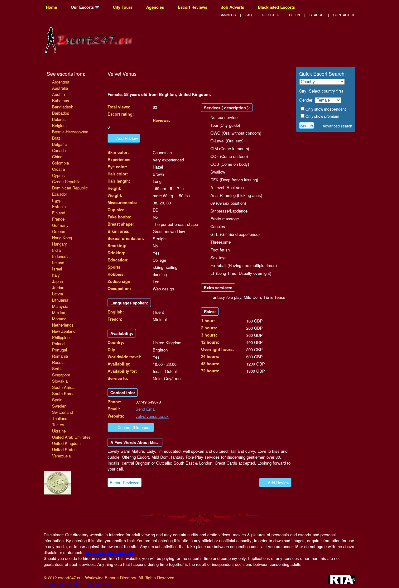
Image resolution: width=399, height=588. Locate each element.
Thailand (59, 418)
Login (294, 14)
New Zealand (63, 331)
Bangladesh (62, 107)
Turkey (58, 425)
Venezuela (61, 456)
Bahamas (60, 100)
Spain (57, 400)
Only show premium (322, 116)
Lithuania (60, 300)
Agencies (155, 7)
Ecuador (59, 194)
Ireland (58, 262)
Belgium (59, 125)
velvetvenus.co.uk (152, 416)
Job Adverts (232, 7)
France (58, 219)
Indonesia (61, 256)
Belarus (59, 119)
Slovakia (60, 381)
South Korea (63, 393)
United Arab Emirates (71, 437)
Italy (56, 275)
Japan (57, 281)
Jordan (58, 287)
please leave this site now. (110, 552)
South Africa (63, 387)
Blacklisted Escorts (276, 7)
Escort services (95, 583)
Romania (60, 356)
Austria (58, 94)
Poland (58, 344)
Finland (58, 213)
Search (317, 14)
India (56, 250)
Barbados (60, 113)
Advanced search (337, 125)
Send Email (146, 409)
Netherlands (63, 325)
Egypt (57, 200)
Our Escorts (83, 7)
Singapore (61, 375)
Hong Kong (62, 238)
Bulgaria (59, 144)
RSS (352, 7)
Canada (59, 150)
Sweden (59, 406)
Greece (58, 231)
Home (51, 7)
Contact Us (344, 14)
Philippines (62, 337)
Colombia (60, 163)
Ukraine (59, 431)
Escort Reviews (192, 7)
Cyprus (58, 175)
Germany (60, 225)
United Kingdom (66, 443)
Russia (58, 362)
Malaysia (60, 306)
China (57, 157)
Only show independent (325, 109)
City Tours (122, 7)
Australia (60, 88)
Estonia (59, 206)
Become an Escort (60, 583)
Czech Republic (66, 181)
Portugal (59, 350)
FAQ (248, 14)
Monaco (59, 319)
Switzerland (62, 412)
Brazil (57, 138)
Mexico (58, 312)
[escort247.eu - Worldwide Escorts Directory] (90, 49)
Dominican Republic (70, 188)
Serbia (58, 368)
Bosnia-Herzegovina (70, 132)
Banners (227, 14)
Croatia (58, 169)
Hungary (59, 244)
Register (270, 14)
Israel (57, 269)
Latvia (57, 294)
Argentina (60, 82)
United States (64, 449)
